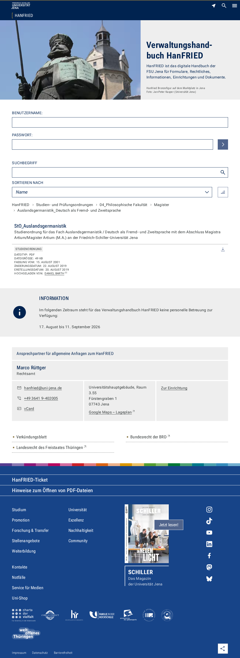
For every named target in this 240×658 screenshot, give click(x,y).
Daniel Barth (54, 273)
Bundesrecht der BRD (150, 436)
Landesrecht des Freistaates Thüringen (51, 447)
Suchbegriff (25, 163)
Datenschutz (40, 652)
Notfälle (19, 577)
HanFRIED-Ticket (30, 480)
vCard (29, 408)
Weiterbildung (24, 551)
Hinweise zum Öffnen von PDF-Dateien (52, 490)
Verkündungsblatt (31, 436)
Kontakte (19, 567)
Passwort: (22, 135)
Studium (19, 509)
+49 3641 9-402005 (41, 398)
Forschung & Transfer (30, 530)
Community (78, 540)
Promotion (21, 520)
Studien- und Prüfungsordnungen (64, 204)
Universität (77, 509)
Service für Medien (27, 587)
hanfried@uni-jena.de (43, 388)
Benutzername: (27, 113)
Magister (161, 204)
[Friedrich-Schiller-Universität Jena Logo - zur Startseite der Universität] (20, 5)
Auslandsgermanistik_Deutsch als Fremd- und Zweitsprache (69, 210)
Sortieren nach (27, 182)
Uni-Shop (20, 598)
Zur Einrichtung (174, 388)
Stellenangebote (26, 540)
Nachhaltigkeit (80, 530)
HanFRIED (24, 15)
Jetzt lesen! (169, 524)
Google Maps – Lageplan (112, 412)
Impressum (19, 652)
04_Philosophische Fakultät (123, 204)
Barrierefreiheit (63, 652)
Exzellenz (76, 520)
